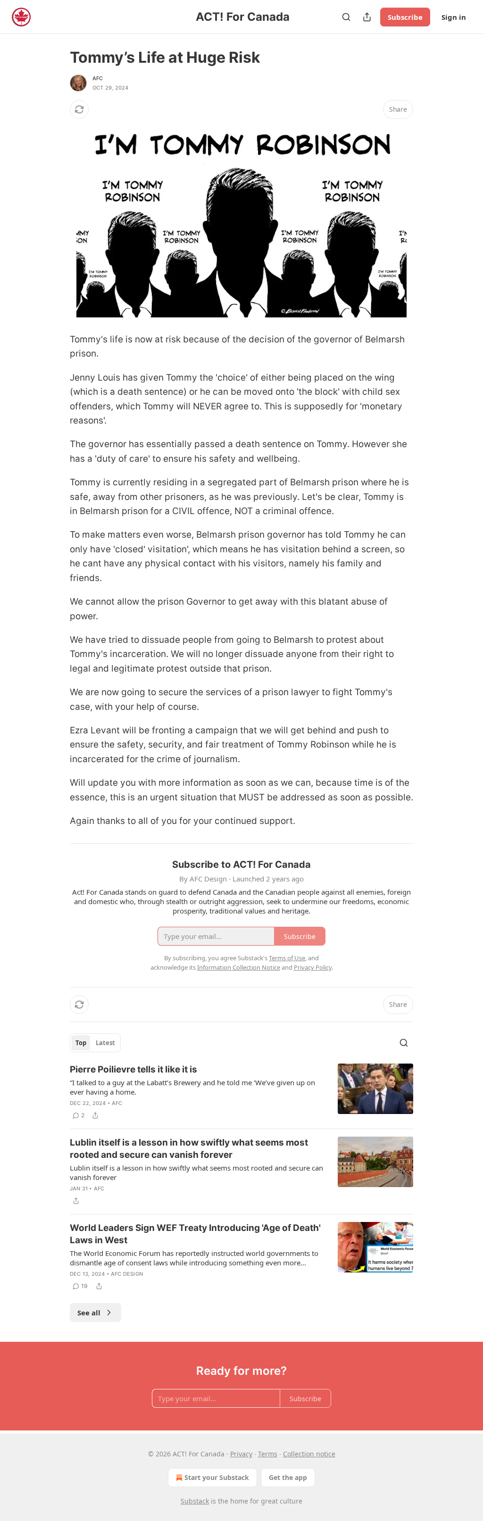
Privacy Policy (313, 967)
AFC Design (127, 1274)
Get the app (288, 1477)
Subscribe (405, 17)
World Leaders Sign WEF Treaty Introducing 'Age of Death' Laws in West (195, 1234)
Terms (267, 1453)
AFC (97, 78)
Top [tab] (80, 1043)
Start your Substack (216, 1477)
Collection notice (309, 1453)
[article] (241, 1092)
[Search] (346, 17)
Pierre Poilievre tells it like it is (133, 1069)
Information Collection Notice (238, 967)
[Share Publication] (367, 17)
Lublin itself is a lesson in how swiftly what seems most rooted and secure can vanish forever (189, 1148)
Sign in (453, 17)
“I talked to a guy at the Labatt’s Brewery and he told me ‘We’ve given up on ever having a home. (192, 1087)
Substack (195, 1500)
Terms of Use (287, 958)
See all (88, 1312)
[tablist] (95, 1042)
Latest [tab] (105, 1043)
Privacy (241, 1453)
